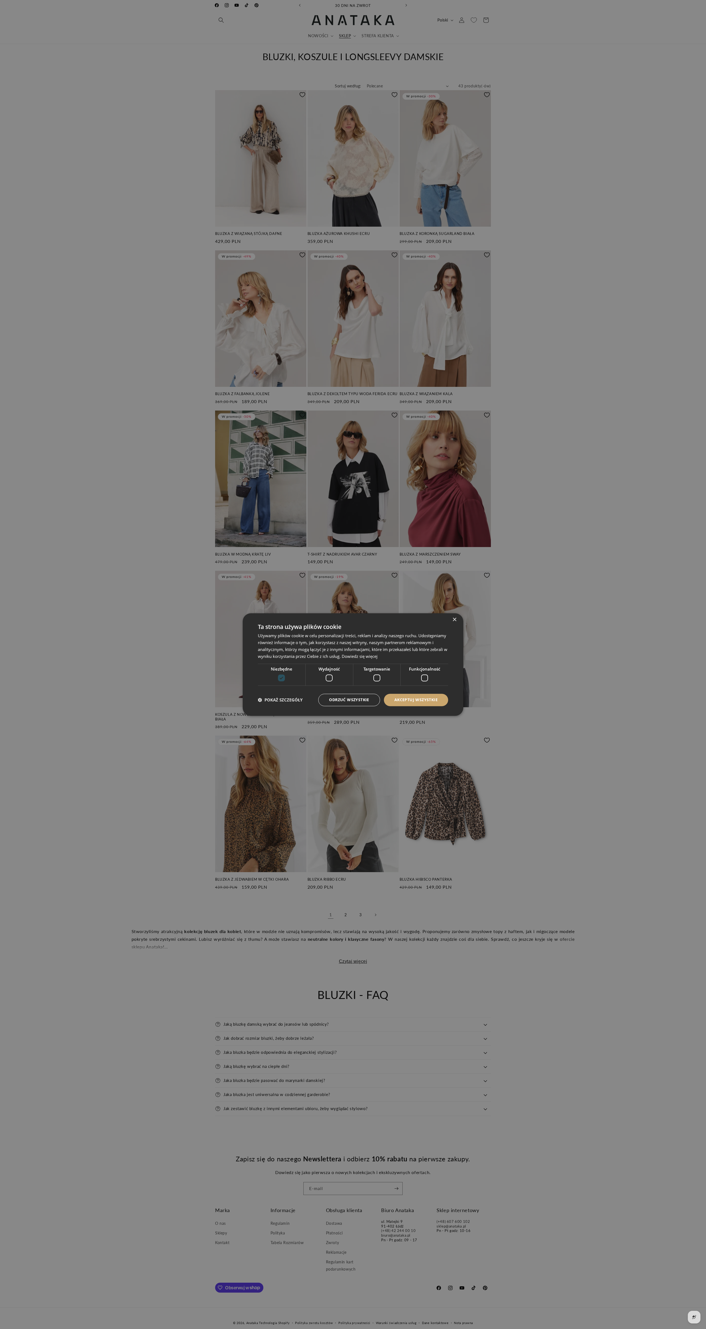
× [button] (454, 620)
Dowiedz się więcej (360, 656)
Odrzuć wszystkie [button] (349, 699)
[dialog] (353, 664)
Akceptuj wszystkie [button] (416, 699)
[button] (280, 699)
